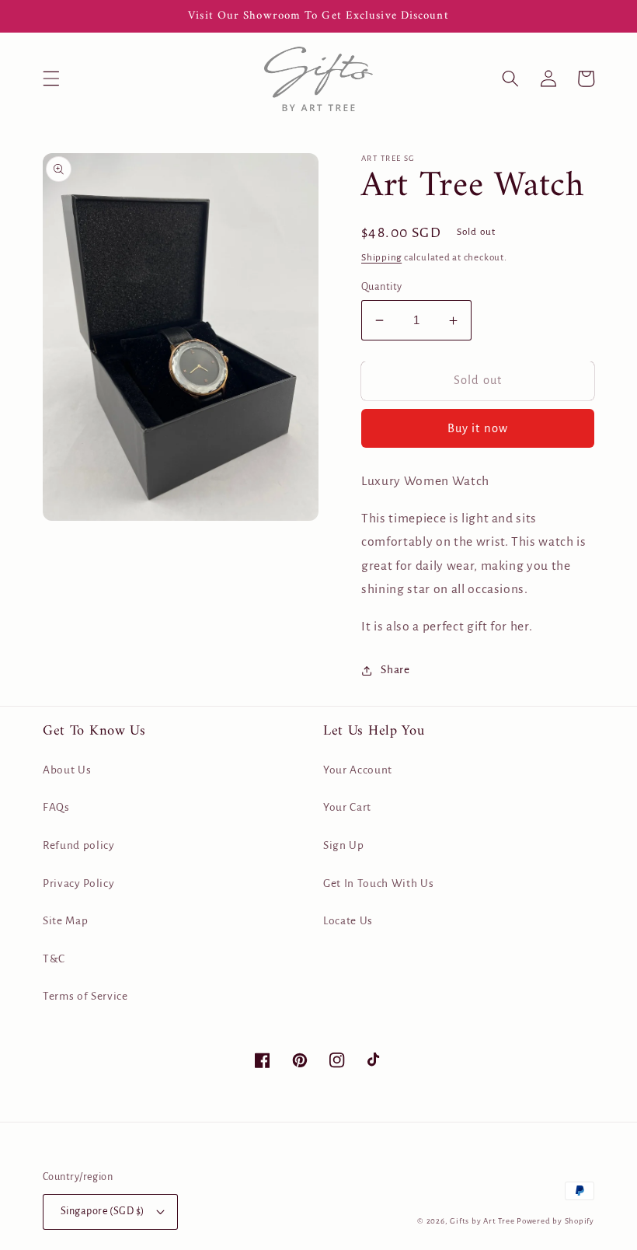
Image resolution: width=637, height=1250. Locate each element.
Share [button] (395, 670)
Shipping (381, 257)
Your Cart (347, 807)
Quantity (381, 286)
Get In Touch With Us (378, 883)
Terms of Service (85, 996)
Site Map (65, 921)
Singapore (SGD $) (102, 1211)
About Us (67, 770)
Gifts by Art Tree (482, 1221)
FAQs (56, 807)
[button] (51, 78)
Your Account (357, 770)
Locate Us (348, 921)
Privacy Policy (78, 883)
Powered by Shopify (555, 1221)
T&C (54, 959)
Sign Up (343, 845)
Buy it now (477, 428)
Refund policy (79, 845)
